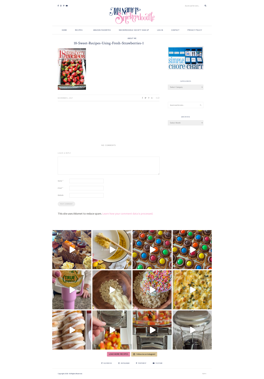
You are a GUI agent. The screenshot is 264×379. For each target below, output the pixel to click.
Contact (175, 30)
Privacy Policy (195, 30)
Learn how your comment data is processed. (127, 213)
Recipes (78, 30)
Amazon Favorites (102, 30)
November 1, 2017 (65, 98)
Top (203, 374)
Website (60, 195)
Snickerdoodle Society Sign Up (134, 30)
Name (60, 181)
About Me (132, 38)
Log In (160, 30)
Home (64, 30)
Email (60, 188)
